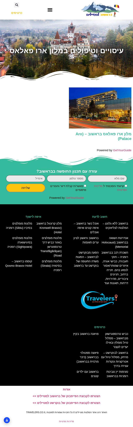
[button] (50, 10)
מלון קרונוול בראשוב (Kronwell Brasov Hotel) (49, 228)
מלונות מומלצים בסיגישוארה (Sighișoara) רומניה (19, 242)
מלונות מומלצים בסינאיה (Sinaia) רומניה (51, 266)
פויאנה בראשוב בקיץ (86, 334)
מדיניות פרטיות (66, 421)
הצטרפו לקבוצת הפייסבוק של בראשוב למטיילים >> (66, 396)
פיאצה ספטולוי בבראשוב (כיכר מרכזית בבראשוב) (88, 357)
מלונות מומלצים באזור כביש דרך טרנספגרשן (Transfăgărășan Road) (51, 246)
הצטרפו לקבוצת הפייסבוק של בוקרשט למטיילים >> (66, 403)
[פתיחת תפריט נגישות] (6, 420)
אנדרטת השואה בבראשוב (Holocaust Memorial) (115, 242)
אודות (66, 389)
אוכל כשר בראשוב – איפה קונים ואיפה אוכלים (86, 228)
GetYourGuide (122, 150)
